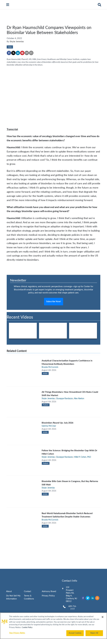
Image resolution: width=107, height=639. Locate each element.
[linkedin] (18, 53)
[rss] (97, 598)
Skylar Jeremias (17, 42)
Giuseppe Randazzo (64, 399)
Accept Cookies (75, 633)
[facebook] (9, 53)
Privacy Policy (48, 596)
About (9, 591)
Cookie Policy (27, 627)
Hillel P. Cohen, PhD (82, 457)
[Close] (102, 617)
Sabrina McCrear (49, 426)
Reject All (94, 633)
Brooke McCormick (50, 367)
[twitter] (13, 53)
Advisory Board (49, 591)
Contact (27, 591)
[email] (27, 53)
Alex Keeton (79, 399)
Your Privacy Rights (17, 633)
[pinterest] (22, 53)
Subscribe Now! (53, 301)
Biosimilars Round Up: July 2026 (57, 423)
